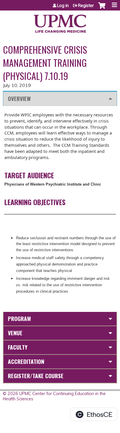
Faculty (17, 347)
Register (86, 6)
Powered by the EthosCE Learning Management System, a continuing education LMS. (93, 414)
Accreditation (26, 361)
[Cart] (101, 8)
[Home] (60, 22)
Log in (63, 6)
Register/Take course (35, 375)
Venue (15, 333)
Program (19, 318)
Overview (19, 98)
